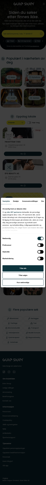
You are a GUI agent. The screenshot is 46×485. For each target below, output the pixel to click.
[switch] (40, 245)
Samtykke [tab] (6, 201)
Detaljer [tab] (16, 201)
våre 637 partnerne (14, 212)
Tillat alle (23, 268)
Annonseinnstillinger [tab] (30, 201)
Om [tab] (42, 201)
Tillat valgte (23, 275)
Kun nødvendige (23, 282)
